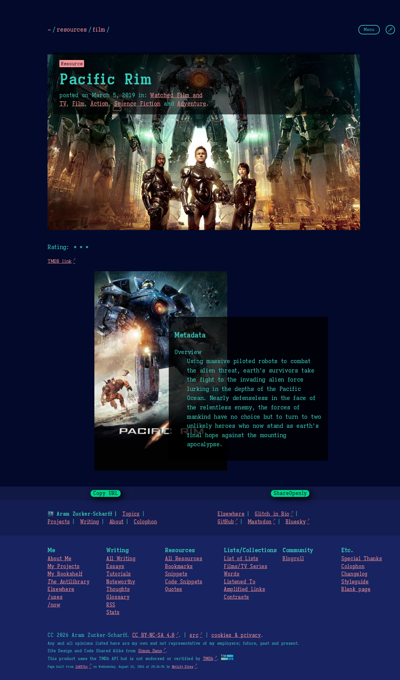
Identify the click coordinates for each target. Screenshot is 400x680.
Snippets (176, 574)
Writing (89, 522)
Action (99, 103)
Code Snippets (183, 582)
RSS (110, 605)
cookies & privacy (236, 635)
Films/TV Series (245, 566)
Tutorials (118, 574)
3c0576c (81, 667)
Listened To (239, 582)
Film (78, 103)
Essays (115, 566)
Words (231, 574)
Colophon (145, 522)
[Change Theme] (390, 29)
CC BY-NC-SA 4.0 (153, 635)
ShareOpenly (290, 493)
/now (54, 605)
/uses (55, 597)
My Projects (63, 566)
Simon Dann (150, 650)
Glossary (117, 597)
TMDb (208, 658)
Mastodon (260, 522)
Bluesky (296, 522)
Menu (369, 29)
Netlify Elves (182, 667)
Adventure (191, 103)
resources (72, 29)
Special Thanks (361, 559)
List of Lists (241, 559)
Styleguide (355, 582)
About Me (59, 559)
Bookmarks (179, 566)
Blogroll (293, 559)
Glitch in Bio (272, 514)
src (193, 635)
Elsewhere (231, 514)
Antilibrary (68, 582)
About (116, 522)
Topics (131, 514)
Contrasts (236, 597)
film (98, 29)
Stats (112, 612)
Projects (59, 522)
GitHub (226, 522)
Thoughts (118, 589)
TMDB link (60, 261)
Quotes (173, 589)
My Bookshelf (65, 574)
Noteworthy (120, 582)
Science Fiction (137, 103)
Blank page (356, 589)
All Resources (183, 559)
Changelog (354, 574)
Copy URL (105, 493)
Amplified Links (244, 589)
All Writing (120, 559)
